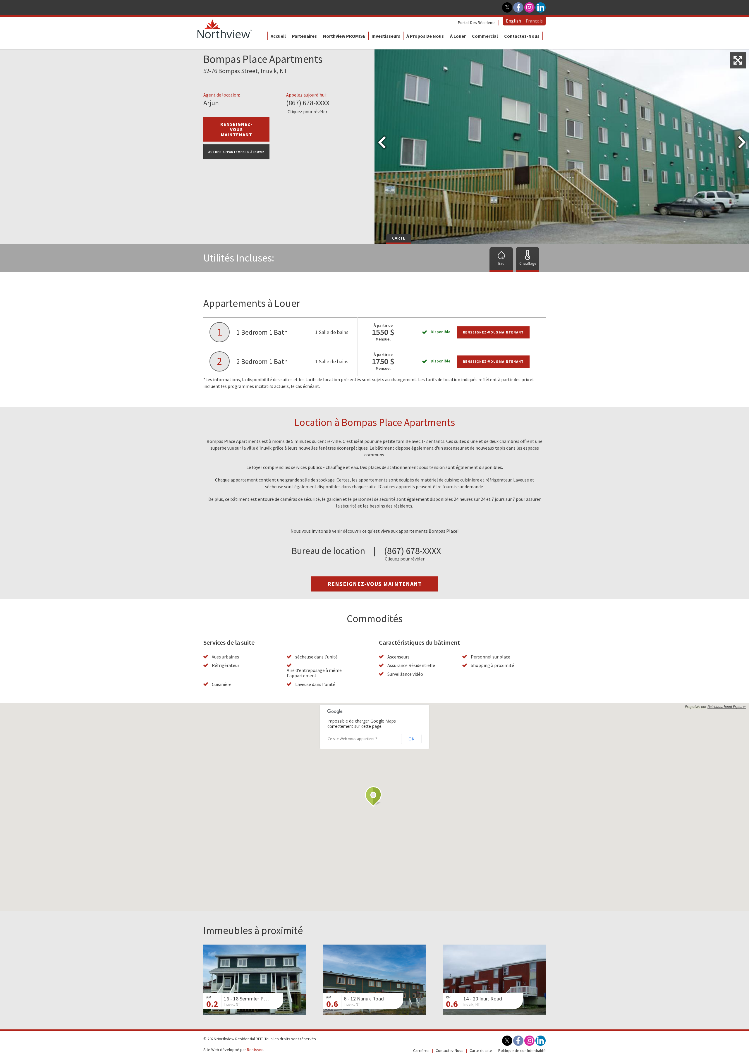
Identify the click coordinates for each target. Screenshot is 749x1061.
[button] (374, 796)
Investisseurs (386, 36)
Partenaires (304, 36)
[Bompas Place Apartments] (738, 60)
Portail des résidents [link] (477, 22)
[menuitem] (477, 22)
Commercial (485, 36)
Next (742, 230)
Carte (398, 238)
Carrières (421, 1050)
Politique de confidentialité (522, 1050)
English (513, 21)
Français (534, 21)
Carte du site (481, 1050)
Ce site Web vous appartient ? (352, 739)
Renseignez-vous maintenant (493, 332)
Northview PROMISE (344, 36)
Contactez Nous (449, 1050)
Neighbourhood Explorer (726, 706)
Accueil (278, 36)
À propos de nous (425, 36)
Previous (381, 230)
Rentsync (255, 1049)
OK (411, 739)
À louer (458, 36)
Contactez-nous (522, 36)
